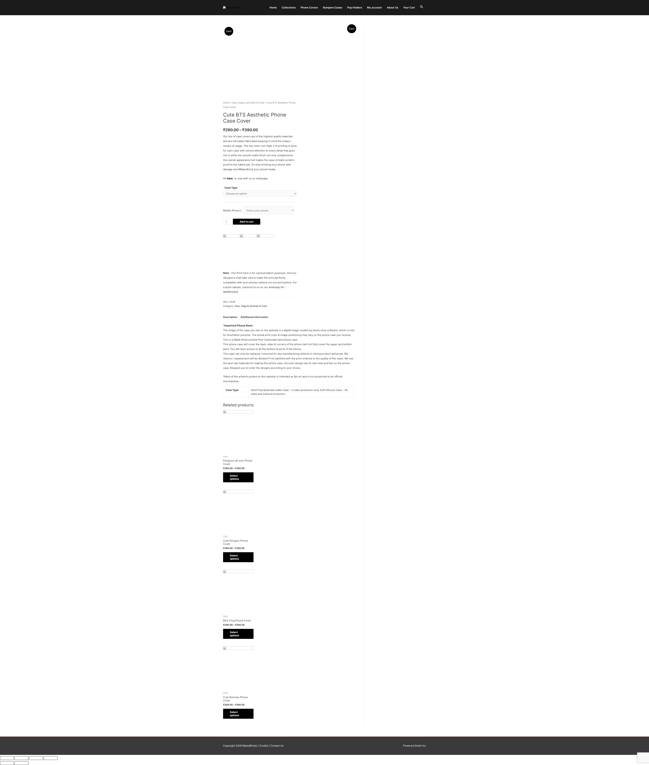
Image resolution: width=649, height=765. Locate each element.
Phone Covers (309, 7)
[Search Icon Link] (421, 7)
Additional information (254, 317)
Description (230, 317)
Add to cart (247, 221)
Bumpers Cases (332, 7)
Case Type (230, 187)
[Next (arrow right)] (21, 763)
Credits (263, 745)
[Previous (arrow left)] (7, 763)
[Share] (21, 758)
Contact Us (277, 745)
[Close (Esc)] (7, 758)
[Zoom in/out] (50, 758)
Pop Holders (354, 7)
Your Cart (409, 7)
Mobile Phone (232, 210)
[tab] (230, 317)
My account (374, 7)
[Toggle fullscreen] (36, 758)
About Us (392, 7)
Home (273, 7)
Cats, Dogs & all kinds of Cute (248, 102)
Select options (234, 477)
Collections (289, 7)
